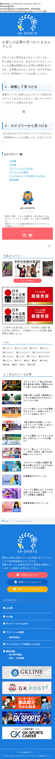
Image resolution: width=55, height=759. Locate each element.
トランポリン (9, 356)
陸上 (23, 364)
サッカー (35, 348)
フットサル (32, 356)
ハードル (21, 356)
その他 (12, 164)
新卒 (35, 360)
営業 (27, 360)
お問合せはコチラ (29, 575)
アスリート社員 (22, 348)
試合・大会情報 (16, 658)
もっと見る (27, 280)
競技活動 (14, 180)
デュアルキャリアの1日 (42, 352)
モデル (19, 360)
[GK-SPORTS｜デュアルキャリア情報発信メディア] (27, 34)
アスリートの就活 (18, 172)
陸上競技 (32, 364)
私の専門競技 (15, 655)
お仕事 (12, 161)
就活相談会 (14, 637)
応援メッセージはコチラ (29, 589)
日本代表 (44, 360)
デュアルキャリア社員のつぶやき (27, 176)
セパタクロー (9, 352)
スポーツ (45, 348)
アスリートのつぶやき (21, 168)
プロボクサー (45, 356)
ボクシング (8, 360)
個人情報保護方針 (25, 752)
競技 (15, 364)
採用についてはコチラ (29, 582)
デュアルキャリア (24, 352)
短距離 (7, 364)
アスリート (8, 348)
